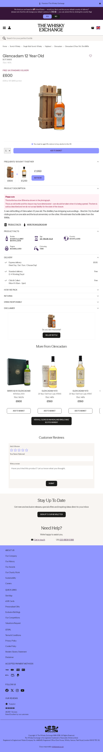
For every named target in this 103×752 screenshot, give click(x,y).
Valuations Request (13, 623)
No (56, 16)
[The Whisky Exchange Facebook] (7, 690)
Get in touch (39, 539)
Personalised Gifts (12, 606)
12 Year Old (46, 239)
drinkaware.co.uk (58, 747)
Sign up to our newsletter (51, 514)
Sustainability (10, 578)
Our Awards (10, 567)
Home (5, 46)
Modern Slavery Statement (16, 652)
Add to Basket (56, 151)
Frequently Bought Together (19, 161)
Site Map (8, 595)
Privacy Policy (10, 641)
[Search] (4, 38)
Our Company (11, 556)
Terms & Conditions (13, 635)
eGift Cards (9, 601)
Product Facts (11, 231)
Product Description (14, 188)
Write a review (15, 464)
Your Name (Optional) (17, 454)
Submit (51, 483)
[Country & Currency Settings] (98, 27)
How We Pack (10, 290)
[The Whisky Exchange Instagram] (17, 690)
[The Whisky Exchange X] (12, 690)
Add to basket (19, 411)
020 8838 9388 (67, 539)
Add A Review (15, 446)
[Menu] (4, 27)
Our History (10, 561)
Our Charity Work (12, 572)
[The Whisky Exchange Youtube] (22, 690)
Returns (8, 296)
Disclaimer (9, 308)
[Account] (9, 27)
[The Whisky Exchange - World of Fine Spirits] (51, 27)
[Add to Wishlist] (90, 56)
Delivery (8, 257)
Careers (8, 583)
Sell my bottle (51, 335)
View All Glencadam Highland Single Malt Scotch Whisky (51, 421)
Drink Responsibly (13, 302)
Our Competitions (12, 617)
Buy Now (38, 178)
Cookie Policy (10, 646)
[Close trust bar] (100, 3)
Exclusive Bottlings (12, 612)
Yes (47, 16)
